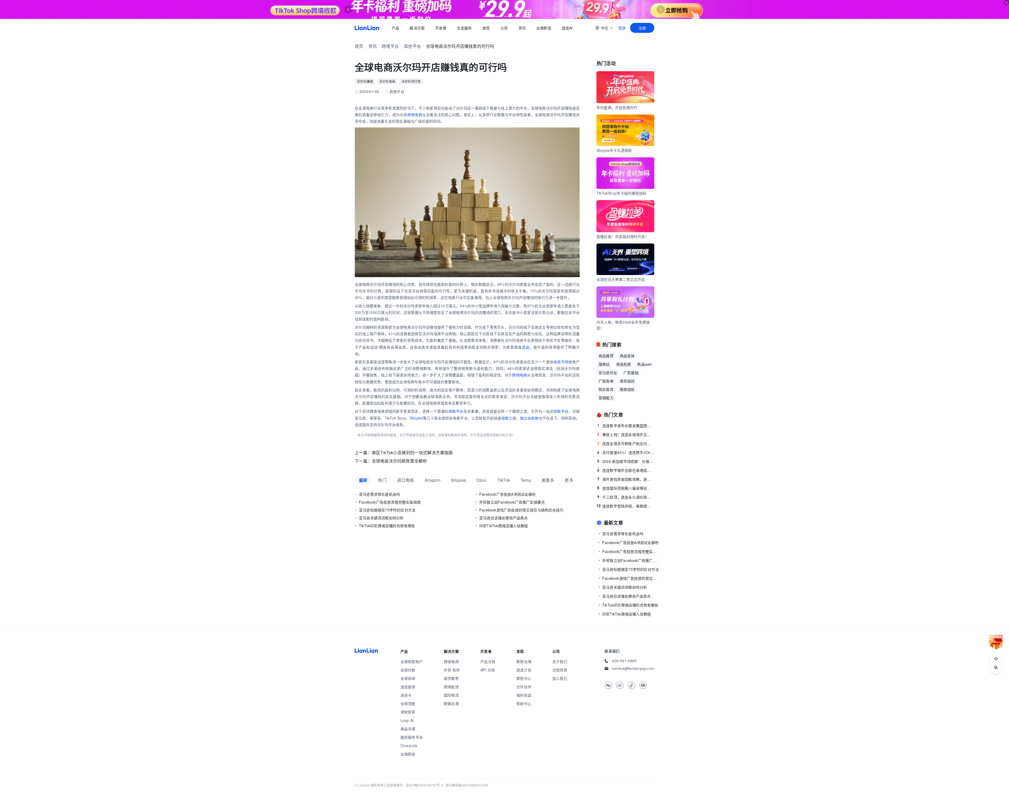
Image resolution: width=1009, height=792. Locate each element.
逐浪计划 (523, 669)
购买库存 (606, 389)
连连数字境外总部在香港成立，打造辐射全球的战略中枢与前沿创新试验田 (625, 470)
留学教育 (451, 678)
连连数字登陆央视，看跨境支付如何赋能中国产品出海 (625, 506)
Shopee (416, 418)
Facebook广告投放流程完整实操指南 (390, 502)
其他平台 (412, 46)
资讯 (522, 27)
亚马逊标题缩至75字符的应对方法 (387, 510)
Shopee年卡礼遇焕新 (614, 150)
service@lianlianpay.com (633, 668)
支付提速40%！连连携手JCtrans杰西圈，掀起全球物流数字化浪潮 (625, 452)
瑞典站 (604, 364)
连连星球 (407, 686)
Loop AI (407, 720)
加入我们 (559, 678)
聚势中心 (523, 678)
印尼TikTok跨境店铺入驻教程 (503, 525)
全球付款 (407, 669)
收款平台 (456, 411)
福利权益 (523, 695)
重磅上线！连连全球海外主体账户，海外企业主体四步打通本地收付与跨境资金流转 (625, 434)
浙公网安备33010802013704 (467, 785)
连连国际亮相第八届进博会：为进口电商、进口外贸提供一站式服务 (625, 488)
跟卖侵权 (627, 389)
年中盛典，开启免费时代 (616, 107)
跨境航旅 (451, 686)
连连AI (567, 27)
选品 (525, 347)
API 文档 (487, 669)
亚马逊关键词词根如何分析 (381, 517)
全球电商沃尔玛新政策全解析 (399, 461)
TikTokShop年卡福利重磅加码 (621, 193)
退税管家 (407, 712)
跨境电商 (414, 114)
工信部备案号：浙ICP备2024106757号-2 (413, 785)
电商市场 (560, 361)
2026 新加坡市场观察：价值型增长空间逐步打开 (625, 461)
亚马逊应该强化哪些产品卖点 (503, 517)
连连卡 (406, 695)
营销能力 (606, 397)
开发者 (440, 27)
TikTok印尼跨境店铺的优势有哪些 (387, 525)
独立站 (525, 418)
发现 (486, 27)
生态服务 (464, 27)
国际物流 (451, 695)
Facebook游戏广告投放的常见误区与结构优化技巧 (521, 510)
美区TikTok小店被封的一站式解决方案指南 (412, 452)
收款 (505, 418)
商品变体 (627, 355)
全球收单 (407, 678)
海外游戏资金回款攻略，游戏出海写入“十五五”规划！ (625, 479)
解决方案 (417, 27)
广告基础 (631, 372)
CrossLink (409, 745)
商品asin (644, 364)
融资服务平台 (411, 737)
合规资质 (559, 669)
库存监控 (627, 381)
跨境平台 (390, 46)
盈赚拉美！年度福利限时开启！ (622, 236)
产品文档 (487, 661)
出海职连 (543, 27)
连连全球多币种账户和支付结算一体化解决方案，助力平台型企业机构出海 (625, 443)
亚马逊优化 (608, 372)
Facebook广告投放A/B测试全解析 (507, 494)
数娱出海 (451, 703)
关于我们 (559, 661)
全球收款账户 (411, 661)
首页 (367, 27)
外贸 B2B (451, 669)
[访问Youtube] (643, 685)
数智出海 (523, 661)
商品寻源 (407, 728)
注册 (642, 27)
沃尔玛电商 (387, 81)
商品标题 (623, 364)
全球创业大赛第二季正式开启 (620, 279)
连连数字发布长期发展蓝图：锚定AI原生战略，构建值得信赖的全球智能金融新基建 (625, 425)
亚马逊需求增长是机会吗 (379, 494)
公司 (504, 27)
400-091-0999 (624, 660)
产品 (395, 27)
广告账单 (606, 381)
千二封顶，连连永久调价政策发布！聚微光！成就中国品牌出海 (625, 497)
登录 (622, 27)
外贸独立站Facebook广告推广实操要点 (512, 502)
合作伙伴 (523, 686)
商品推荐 (606, 355)
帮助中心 (523, 703)
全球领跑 (407, 703)
